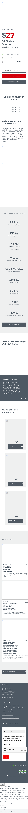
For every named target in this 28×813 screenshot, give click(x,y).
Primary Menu (25, 2)
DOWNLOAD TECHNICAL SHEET (14, 70)
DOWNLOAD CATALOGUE (14, 76)
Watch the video (14, 82)
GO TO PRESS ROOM (9, 672)
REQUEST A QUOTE (14, 324)
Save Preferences (6, 810)
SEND (6, 757)
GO (22, 398)
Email (5, 729)
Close (2, 784)
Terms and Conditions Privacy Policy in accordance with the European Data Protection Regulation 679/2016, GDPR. (13, 738)
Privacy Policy (4, 812)
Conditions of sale (7, 715)
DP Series (10, 29)
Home (3, 29)
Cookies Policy (13, 812)
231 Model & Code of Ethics (10, 718)
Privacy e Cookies (7, 711)
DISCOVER (12, 446)
